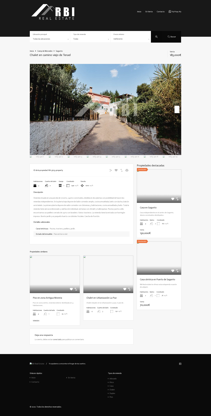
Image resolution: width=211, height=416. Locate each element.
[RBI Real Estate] (53, 20)
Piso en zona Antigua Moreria (47, 297)
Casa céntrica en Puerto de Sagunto (157, 279)
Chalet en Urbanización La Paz (101, 297)
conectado (57, 339)
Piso (111, 397)
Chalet (112, 390)
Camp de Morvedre (44, 51)
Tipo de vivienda (79, 34)
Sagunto (59, 51)
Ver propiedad (159, 196)
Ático (112, 382)
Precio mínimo (119, 34)
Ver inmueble (55, 286)
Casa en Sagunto (148, 207)
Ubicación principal (40, 34)
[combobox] (50, 39)
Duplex (112, 393)
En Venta (149, 12)
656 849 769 (176, 12)
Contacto (161, 12)
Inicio (139, 12)
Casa (111, 386)
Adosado (113, 379)
